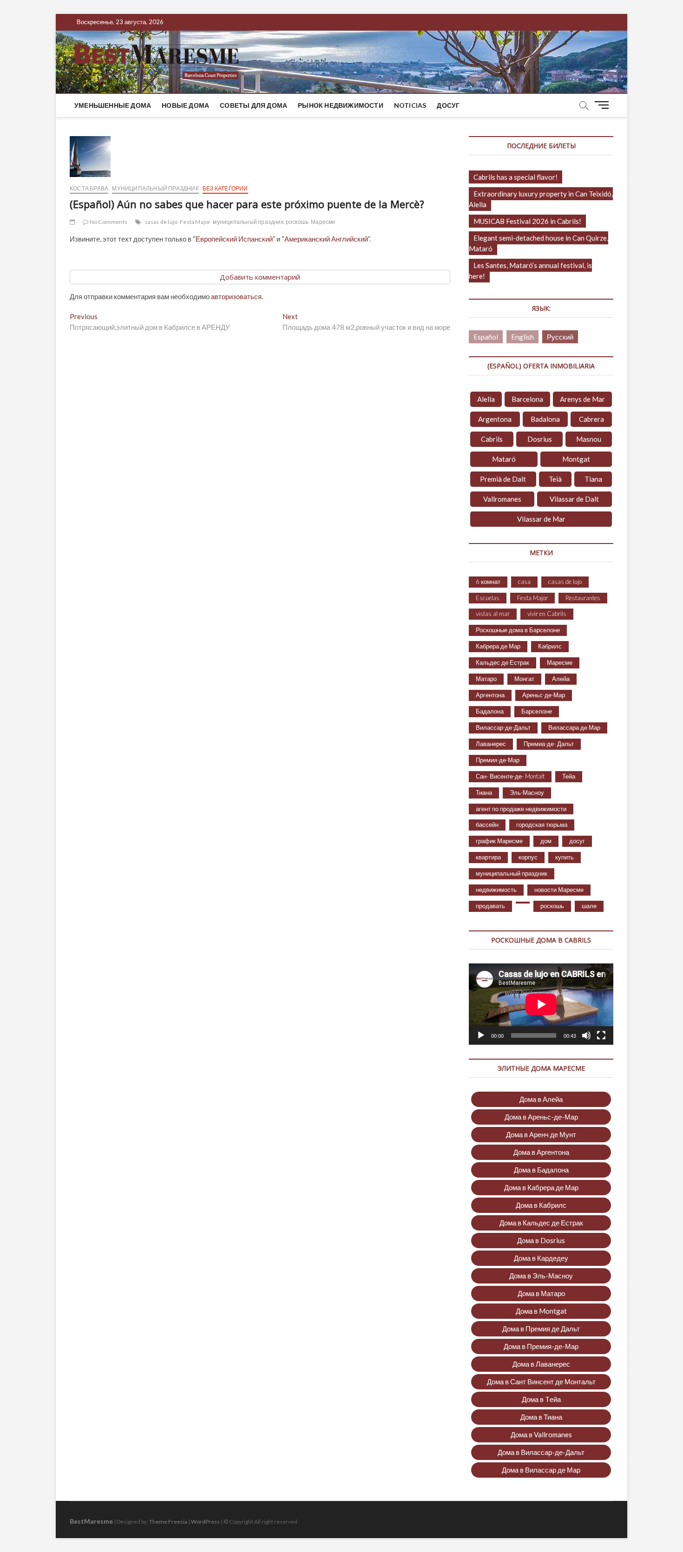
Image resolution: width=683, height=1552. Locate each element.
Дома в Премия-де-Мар (541, 1346)
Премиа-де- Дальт (549, 743)
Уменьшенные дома (112, 105)
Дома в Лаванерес (541, 1364)
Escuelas (487, 598)
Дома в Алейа (541, 1099)
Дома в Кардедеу (541, 1258)
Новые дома (185, 105)
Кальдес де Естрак (502, 662)
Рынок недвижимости (340, 105)
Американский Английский (326, 239)
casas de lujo (161, 221)
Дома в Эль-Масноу (541, 1275)
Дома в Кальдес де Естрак (541, 1222)
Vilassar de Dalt (574, 499)
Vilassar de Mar (541, 519)
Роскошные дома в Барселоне (518, 630)
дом (546, 841)
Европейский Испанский (234, 239)
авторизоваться (236, 296)
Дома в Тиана (541, 1417)
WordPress (205, 1521)
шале (589, 906)
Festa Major (195, 221)
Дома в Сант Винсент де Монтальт (541, 1381)
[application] (541, 1004)
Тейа (568, 776)
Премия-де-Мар (497, 760)
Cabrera (591, 419)
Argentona (495, 419)
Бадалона (490, 711)
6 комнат (488, 581)
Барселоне (536, 711)
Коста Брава (89, 188)
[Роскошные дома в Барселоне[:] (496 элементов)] (523, 903)
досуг (448, 105)
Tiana (593, 479)
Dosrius (539, 439)
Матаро (486, 678)
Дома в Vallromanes (541, 1434)
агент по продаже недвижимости (521, 808)
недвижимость (496, 889)
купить (564, 857)
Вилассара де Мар (574, 727)
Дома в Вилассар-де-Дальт (541, 1452)
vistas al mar (493, 613)
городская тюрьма (541, 824)
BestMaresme (91, 1521)
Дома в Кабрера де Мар (541, 1187)
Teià (555, 479)
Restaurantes (582, 598)
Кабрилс (550, 646)
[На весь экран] (601, 1035)
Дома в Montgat (541, 1311)
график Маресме (499, 841)
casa (524, 581)
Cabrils (492, 439)
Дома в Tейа (541, 1399)
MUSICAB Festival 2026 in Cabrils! (527, 221)
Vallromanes (502, 499)
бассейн (487, 824)
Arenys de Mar (582, 399)
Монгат (524, 678)
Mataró (504, 459)
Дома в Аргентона (541, 1152)
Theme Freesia (168, 1521)
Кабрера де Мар (498, 646)
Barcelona (527, 399)
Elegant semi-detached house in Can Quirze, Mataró (538, 243)
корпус (528, 857)
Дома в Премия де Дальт (541, 1328)
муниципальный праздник (155, 188)
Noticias (410, 105)
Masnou (588, 439)
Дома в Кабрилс (541, 1205)
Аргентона (490, 695)
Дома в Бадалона (541, 1170)
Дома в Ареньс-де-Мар (541, 1117)
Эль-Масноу (527, 792)
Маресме (323, 221)
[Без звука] (586, 1035)
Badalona (545, 419)
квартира (488, 857)
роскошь (297, 221)
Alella (486, 399)
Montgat (576, 459)
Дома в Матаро (541, 1293)
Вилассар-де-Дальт (503, 727)
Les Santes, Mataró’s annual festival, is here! (530, 270)
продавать (490, 906)
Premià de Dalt (503, 479)
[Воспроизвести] (481, 1035)
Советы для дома (253, 105)
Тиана (484, 792)
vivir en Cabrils (546, 613)
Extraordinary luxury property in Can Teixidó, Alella (541, 199)
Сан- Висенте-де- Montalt (510, 776)
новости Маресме (559, 889)
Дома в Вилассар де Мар (541, 1470)
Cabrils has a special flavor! (515, 177)
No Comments (108, 221)
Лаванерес (491, 743)
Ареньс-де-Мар (543, 695)
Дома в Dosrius (541, 1240)
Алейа (561, 678)
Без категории (225, 188)
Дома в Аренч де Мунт (541, 1134)
